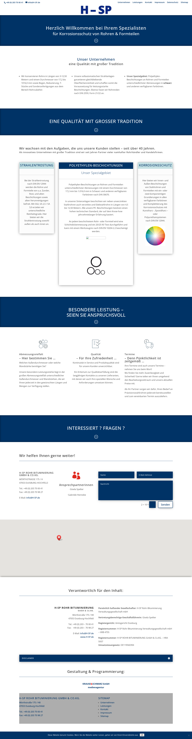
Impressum (160, 2)
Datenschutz (172, 2)
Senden (165, 504)
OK (142, 735)
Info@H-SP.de (33, 497)
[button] (60, 538)
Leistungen (137, 2)
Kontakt (148, 2)
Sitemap (184, 2)
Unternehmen (124, 2)
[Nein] (188, 735)
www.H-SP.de (87, 636)
